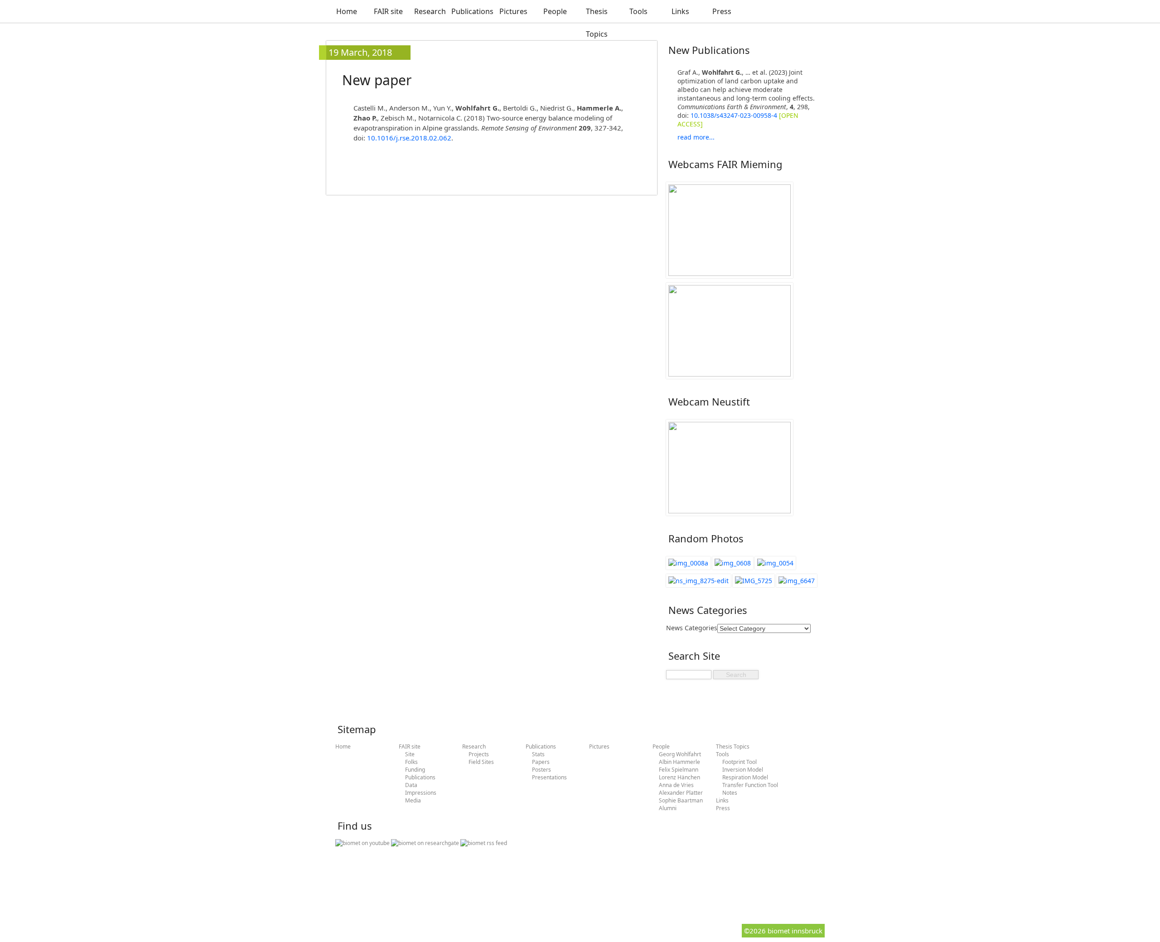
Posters (541, 769)
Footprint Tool (739, 762)
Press (721, 11)
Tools (638, 11)
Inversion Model (742, 769)
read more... (696, 137)
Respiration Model (745, 777)
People (555, 11)
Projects (479, 754)
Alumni (668, 808)
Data (411, 785)
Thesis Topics (597, 22)
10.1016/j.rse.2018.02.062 (409, 137)
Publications (471, 11)
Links (680, 11)
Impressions (420, 793)
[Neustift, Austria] (698, 580)
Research (430, 11)
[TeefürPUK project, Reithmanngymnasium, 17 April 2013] (796, 580)
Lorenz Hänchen (679, 777)
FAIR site (388, 11)
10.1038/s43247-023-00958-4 (734, 115)
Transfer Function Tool (750, 785)
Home (346, 11)
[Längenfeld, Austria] (688, 563)
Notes (729, 793)
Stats (538, 754)
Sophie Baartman (681, 800)
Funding (415, 769)
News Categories (691, 627)
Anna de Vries (676, 785)
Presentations (549, 777)
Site (410, 754)
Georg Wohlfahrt (680, 754)
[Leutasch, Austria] (775, 563)
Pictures (513, 11)
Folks (411, 762)
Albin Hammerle (679, 762)
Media (413, 800)
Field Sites (481, 762)
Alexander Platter (681, 793)
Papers (541, 762)
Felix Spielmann (678, 769)
